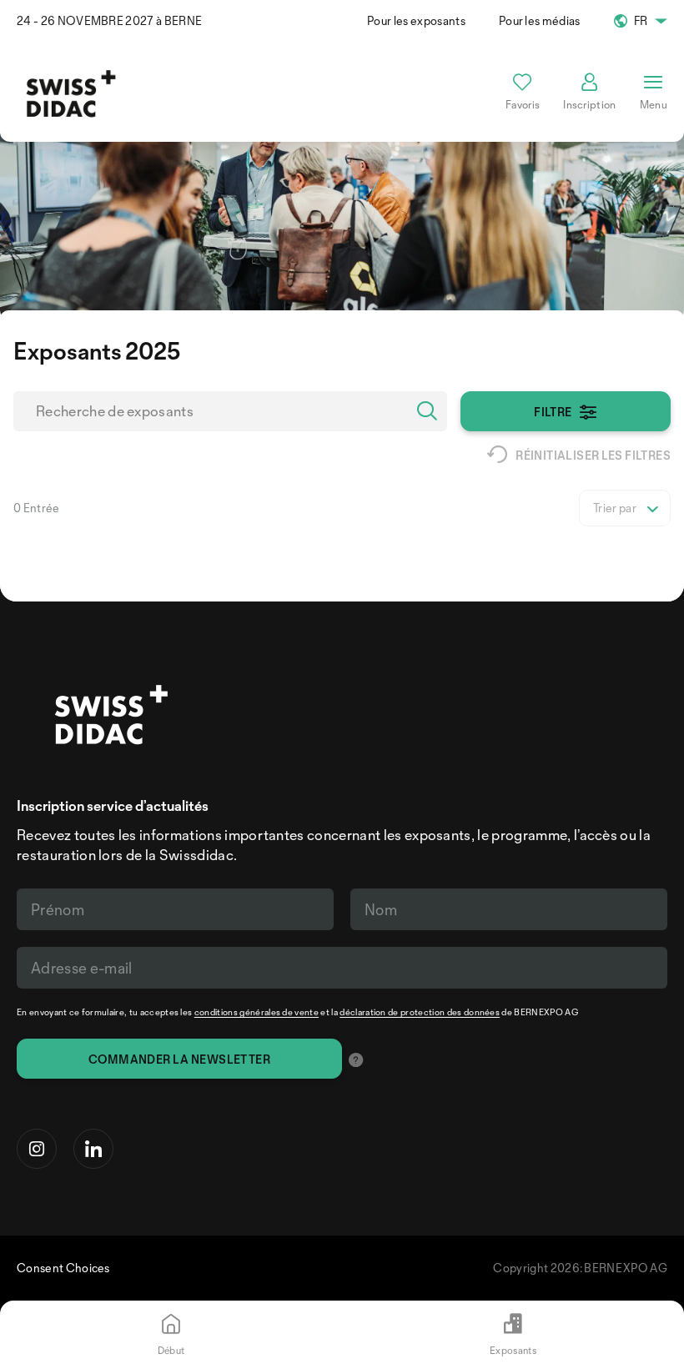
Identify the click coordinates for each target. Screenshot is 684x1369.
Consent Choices (63, 1268)
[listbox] (625, 508)
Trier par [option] (614, 508)
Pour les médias (540, 20)
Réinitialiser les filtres (593, 455)
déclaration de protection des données (419, 1012)
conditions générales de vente (256, 1012)
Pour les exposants (416, 20)
